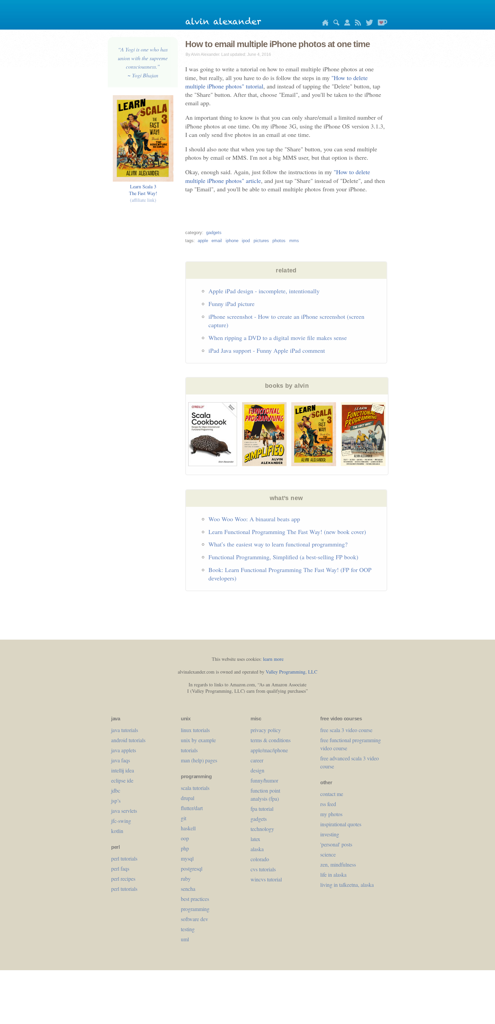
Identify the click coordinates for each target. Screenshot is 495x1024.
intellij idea (122, 770)
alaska (257, 848)
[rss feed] (356, 24)
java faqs (120, 760)
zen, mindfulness (338, 864)
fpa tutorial (262, 808)
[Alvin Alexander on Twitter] (367, 24)
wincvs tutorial (266, 879)
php (185, 848)
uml (185, 939)
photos (279, 240)
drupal (187, 797)
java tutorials (124, 729)
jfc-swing (121, 820)
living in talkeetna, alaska (347, 884)
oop (185, 838)
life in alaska (333, 874)
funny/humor (264, 780)
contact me (331, 793)
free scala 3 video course (346, 729)
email (216, 240)
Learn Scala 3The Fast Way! (143, 193)
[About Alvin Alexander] (345, 24)
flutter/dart (192, 807)
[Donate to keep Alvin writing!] (380, 24)
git (183, 818)
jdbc (115, 790)
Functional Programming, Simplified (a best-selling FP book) (283, 557)
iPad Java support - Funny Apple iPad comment (266, 350)
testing (188, 929)
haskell (188, 828)
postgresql (191, 868)
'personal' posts (336, 844)
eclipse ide (122, 780)
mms (294, 240)
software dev (194, 918)
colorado (260, 859)
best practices (195, 898)
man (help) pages (199, 760)
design (257, 770)
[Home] (324, 24)
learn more (273, 659)
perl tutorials (124, 858)
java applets (123, 750)
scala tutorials (195, 787)
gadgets (214, 232)
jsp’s (116, 800)
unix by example (198, 740)
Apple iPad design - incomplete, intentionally (264, 291)
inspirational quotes (340, 824)
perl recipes (123, 878)
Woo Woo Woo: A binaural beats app (254, 519)
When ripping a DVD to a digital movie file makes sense (277, 338)
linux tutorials (195, 729)
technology (262, 828)
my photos (331, 814)
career (257, 760)
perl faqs (120, 868)
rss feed (328, 803)
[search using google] (334, 24)
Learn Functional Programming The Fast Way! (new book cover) (287, 532)
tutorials (189, 750)
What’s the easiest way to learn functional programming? (278, 544)
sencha (188, 888)
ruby (186, 878)
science (328, 854)
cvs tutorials (263, 869)
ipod (246, 240)
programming (195, 908)
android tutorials (128, 740)
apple (203, 240)
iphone (232, 240)
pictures (261, 240)
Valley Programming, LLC (291, 672)
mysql (187, 858)
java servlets (124, 810)
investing (329, 834)
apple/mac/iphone (269, 750)
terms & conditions (271, 740)
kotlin (117, 830)
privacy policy (266, 729)
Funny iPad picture (231, 304)
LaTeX (255, 838)
